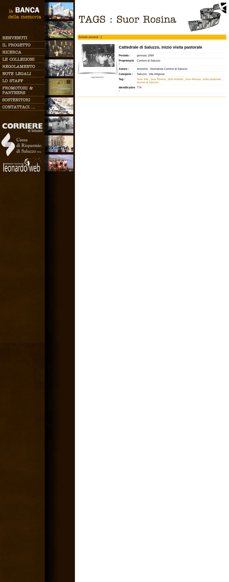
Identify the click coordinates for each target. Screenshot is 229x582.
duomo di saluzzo (147, 82)
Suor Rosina (158, 79)
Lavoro (60, 124)
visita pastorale (212, 79)
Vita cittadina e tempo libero (60, 105)
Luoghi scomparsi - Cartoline (60, 86)
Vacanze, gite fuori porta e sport (60, 162)
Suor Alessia (193, 79)
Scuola (60, 67)
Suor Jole (142, 79)
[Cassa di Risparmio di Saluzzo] (21, 155)
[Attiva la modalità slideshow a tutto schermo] (207, 30)
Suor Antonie (175, 79)
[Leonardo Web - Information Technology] (22, 170)
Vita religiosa (60, 143)
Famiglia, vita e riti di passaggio (60, 48)
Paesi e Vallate (60, 29)
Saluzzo (60, 10)
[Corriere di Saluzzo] (22, 131)
